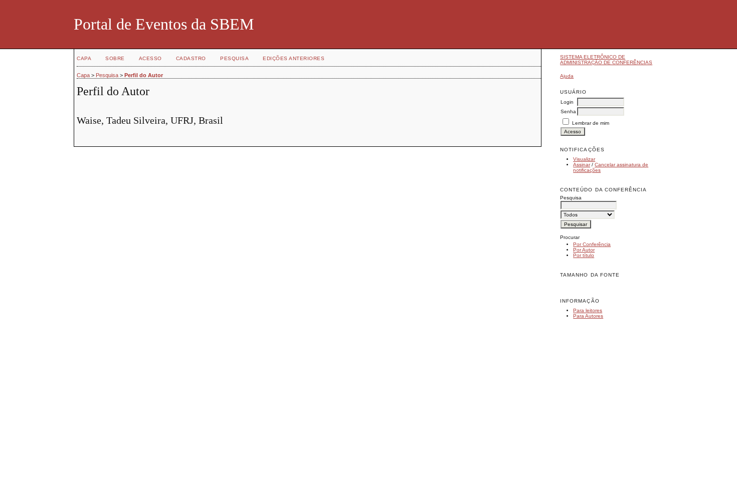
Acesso (150, 58)
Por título (583, 255)
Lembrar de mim (590, 123)
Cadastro (191, 58)
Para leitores (587, 310)
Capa (84, 58)
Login (567, 102)
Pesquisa (234, 58)
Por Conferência (592, 244)
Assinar (581, 164)
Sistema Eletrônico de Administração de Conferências (606, 59)
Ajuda (567, 76)
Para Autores (588, 316)
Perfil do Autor (143, 75)
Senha (568, 111)
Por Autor (584, 250)
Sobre (115, 58)
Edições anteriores (293, 58)
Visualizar (584, 159)
